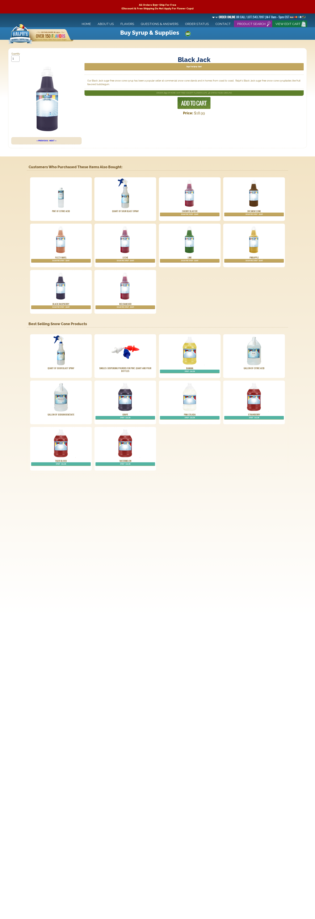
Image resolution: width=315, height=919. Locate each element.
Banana (190, 369)
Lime (189, 259)
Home (86, 24)
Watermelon (125, 462)
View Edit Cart (288, 24)
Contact (223, 24)
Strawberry (254, 416)
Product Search (251, 24)
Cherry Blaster (189, 212)
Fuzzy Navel (61, 259)
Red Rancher (125, 305)
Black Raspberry (61, 305)
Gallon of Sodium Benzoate (61, 414)
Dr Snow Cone (254, 212)
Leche (125, 259)
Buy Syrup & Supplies (149, 32)
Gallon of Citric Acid (254, 368)
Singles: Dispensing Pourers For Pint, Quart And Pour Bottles (125, 369)
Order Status (197, 24)
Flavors (127, 24)
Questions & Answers (159, 24)
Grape (125, 416)
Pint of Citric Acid (61, 211)
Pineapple (254, 259)
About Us (106, 24)
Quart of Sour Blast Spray (125, 211)
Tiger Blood (61, 462)
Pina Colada (190, 416)
